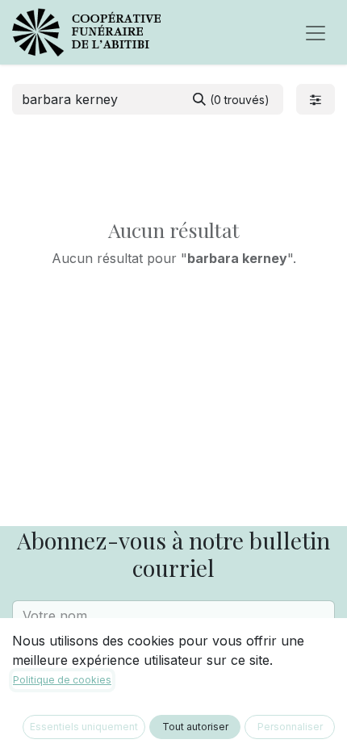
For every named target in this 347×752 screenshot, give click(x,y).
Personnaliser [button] (290, 727)
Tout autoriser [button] (195, 727)
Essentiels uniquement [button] (84, 727)
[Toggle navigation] (315, 32)
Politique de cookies (62, 680)
